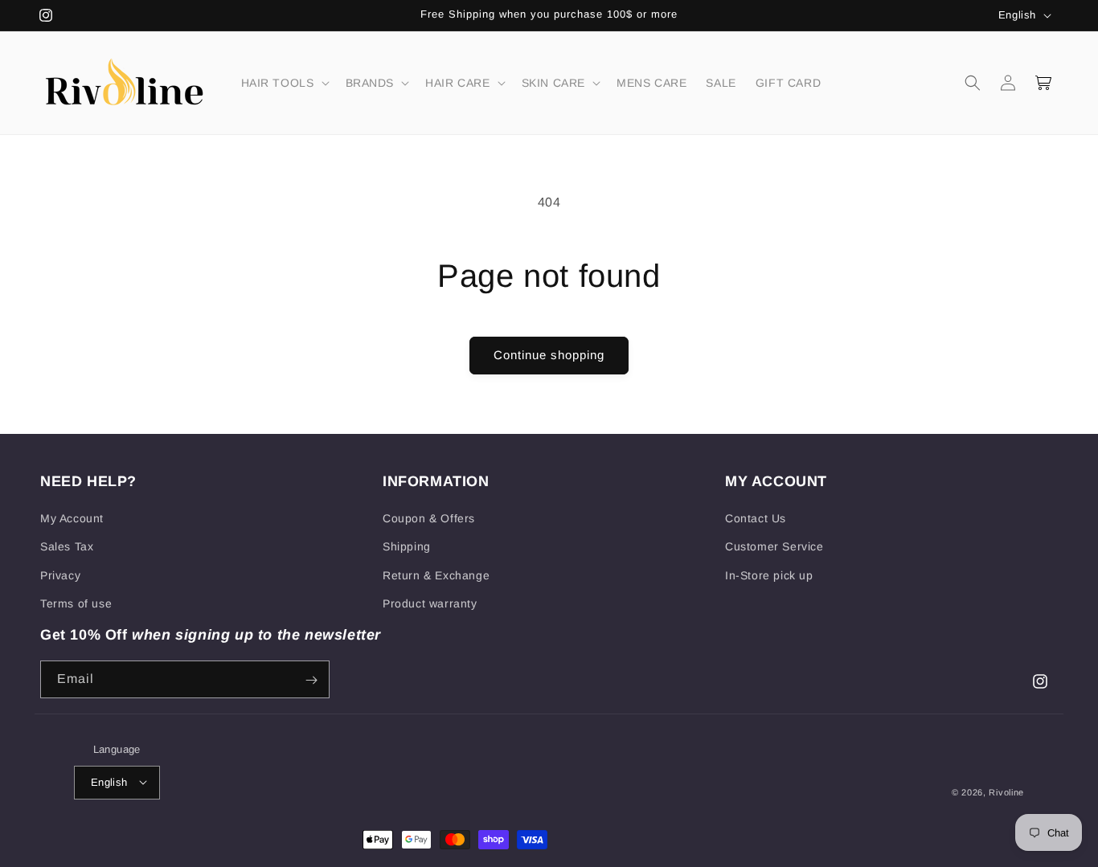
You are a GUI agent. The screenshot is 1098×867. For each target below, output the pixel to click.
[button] (283, 83)
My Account (72, 518)
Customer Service (774, 547)
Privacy (60, 575)
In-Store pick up (769, 575)
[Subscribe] (311, 680)
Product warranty (430, 603)
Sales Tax (66, 547)
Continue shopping (549, 355)
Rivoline (1006, 791)
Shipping (407, 547)
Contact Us (755, 518)
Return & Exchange (436, 575)
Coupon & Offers (429, 518)
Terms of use (76, 603)
